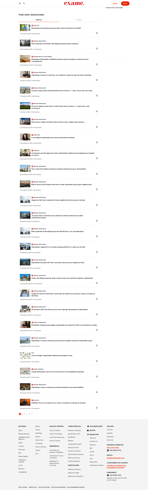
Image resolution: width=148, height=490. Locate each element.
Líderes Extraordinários (76, 454)
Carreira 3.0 (93, 441)
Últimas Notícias (23, 434)
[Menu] (19, 3)
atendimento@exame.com (115, 458)
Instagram (110, 436)
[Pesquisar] (24, 3)
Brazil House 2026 (74, 434)
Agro (91, 458)
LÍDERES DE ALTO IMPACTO (24, 438)
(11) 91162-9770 (115, 450)
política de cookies (44, 487)
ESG (19, 453)
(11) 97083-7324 (115, 475)
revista (92, 430)
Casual (37, 430)
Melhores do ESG (73, 473)
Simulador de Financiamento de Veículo (54, 463)
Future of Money (40, 447)
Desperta (93, 445)
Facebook (110, 440)
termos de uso (33, 487)
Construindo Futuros (75, 444)
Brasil (20, 443)
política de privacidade (58, 487)
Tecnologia (39, 443)
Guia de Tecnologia (56, 434)
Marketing (38, 433)
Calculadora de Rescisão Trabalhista (56, 451)
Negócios (21, 469)
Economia (21, 449)
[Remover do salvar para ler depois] (97, 33)
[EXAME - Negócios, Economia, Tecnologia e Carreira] (74, 3)
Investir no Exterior (74, 451)
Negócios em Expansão (75, 476)
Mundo (37, 426)
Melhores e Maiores (74, 469)
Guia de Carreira (55, 441)
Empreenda (93, 462)
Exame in (93, 438)
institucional (22, 487)
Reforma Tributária (74, 430)
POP (36, 454)
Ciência (37, 450)
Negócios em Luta (74, 458)
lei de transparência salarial (76, 487)
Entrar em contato (113, 447)
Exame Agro (39, 440)
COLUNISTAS (22, 472)
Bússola (70, 441)
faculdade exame (96, 426)
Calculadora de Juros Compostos (56, 457)
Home (20, 430)
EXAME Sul (71, 437)
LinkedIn (110, 433)
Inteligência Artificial (22, 461)
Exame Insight (23, 456)
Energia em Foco (73, 447)
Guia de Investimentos (57, 437)
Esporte (38, 436)
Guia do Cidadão (55, 430)
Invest (20, 465)
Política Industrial (74, 461)
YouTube (110, 430)
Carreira (21, 446)
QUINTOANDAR (48, 56)
